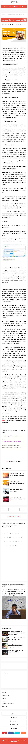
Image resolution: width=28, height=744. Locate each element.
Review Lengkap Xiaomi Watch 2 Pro (14, 6)
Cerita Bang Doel (16, 740)
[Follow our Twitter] (17, 733)
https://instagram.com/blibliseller (12, 441)
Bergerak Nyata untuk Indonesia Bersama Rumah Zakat (17, 499)
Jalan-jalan (5, 695)
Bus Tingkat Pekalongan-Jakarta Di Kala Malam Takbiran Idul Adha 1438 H (17, 633)
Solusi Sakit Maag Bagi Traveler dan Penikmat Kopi (16, 651)
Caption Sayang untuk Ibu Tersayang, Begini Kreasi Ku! (17, 475)
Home (3, 14)
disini (3, 421)
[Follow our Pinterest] (4, 733)
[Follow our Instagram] (23, 733)
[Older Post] (22, 509)
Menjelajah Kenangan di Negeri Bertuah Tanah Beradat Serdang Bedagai (16, 639)
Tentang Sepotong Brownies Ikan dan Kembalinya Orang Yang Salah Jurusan (15, 645)
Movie (4, 698)
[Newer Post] (5, 509)
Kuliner (4, 701)
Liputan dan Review (7, 704)
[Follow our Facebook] (11, 733)
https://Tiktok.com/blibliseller (14, 436)
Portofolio (5, 706)
